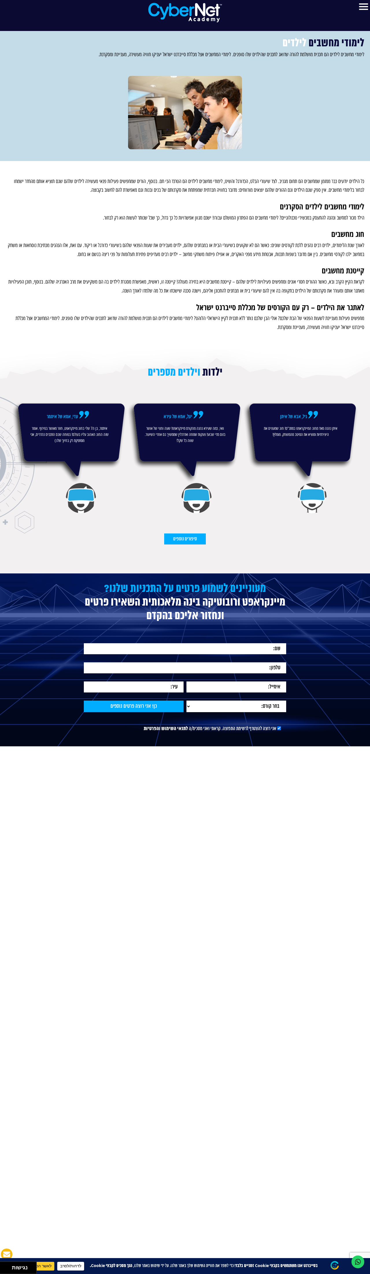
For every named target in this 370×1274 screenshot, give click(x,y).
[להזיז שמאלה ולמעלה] (4, 1266)
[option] (300, 475)
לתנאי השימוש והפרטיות (166, 747)
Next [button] (15, 463)
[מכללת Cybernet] (185, 12)
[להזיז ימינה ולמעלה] (7, 1266)
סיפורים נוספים (185, 557)
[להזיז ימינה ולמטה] (7, 1269)
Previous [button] (354, 463)
